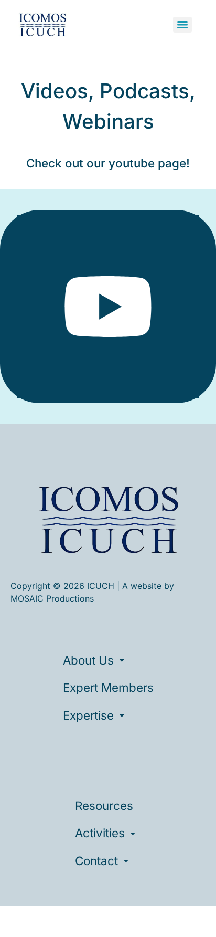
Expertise (88, 715)
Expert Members (108, 687)
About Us (88, 660)
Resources (104, 805)
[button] (108, 660)
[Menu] (182, 25)
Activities (100, 833)
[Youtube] (108, 306)
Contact (96, 861)
